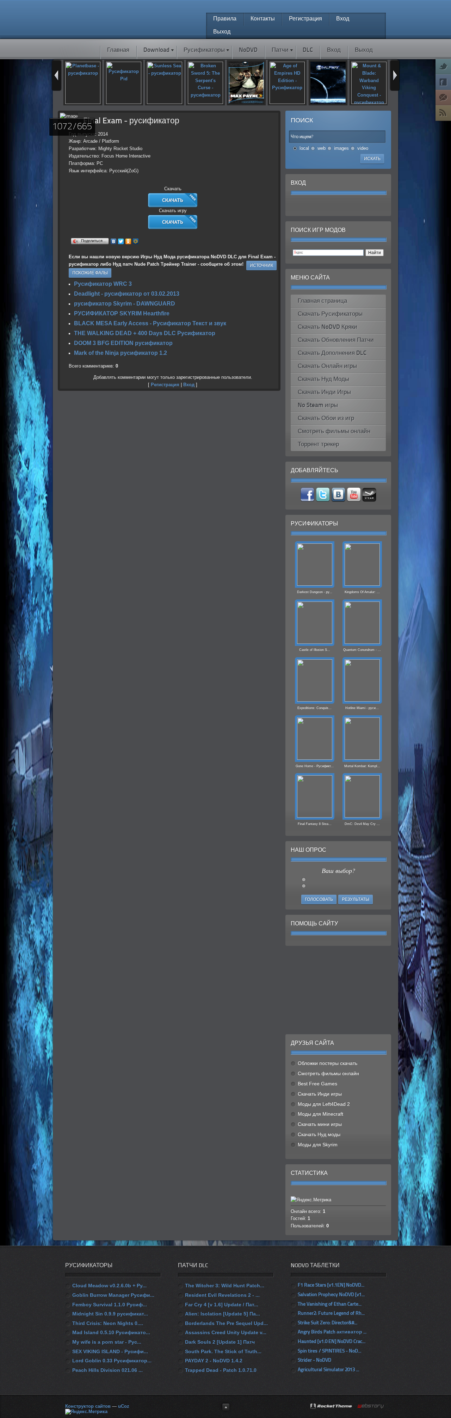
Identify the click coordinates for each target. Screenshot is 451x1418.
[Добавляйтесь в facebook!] (308, 500)
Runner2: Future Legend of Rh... (331, 1313)
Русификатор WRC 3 (103, 284)
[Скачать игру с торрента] (173, 227)
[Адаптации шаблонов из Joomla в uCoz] (371, 1406)
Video (362, 148)
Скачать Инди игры (320, 1094)
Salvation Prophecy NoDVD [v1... (331, 1294)
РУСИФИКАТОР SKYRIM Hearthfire (121, 313)
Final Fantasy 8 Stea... (315, 824)
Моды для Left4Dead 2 (324, 1104)
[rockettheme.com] (331, 1407)
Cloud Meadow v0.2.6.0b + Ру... (109, 1285)
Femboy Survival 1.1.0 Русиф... (109, 1304)
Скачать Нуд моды (319, 1134)
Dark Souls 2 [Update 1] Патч (220, 1342)
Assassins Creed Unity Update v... (225, 1332)
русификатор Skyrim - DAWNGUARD (124, 304)
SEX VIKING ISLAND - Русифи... (110, 1351)
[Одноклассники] (128, 241)
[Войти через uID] (308, 205)
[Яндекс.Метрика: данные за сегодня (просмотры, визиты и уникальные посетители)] (86, 1411)
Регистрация (165, 384)
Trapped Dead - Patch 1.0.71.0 (221, 1370)
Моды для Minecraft (320, 1114)
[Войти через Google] (356, 205)
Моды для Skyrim (318, 1144)
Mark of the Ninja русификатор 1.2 (120, 353)
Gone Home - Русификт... (315, 766)
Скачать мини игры (320, 1124)
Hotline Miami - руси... (362, 708)
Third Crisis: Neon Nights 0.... (107, 1323)
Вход (188, 384)
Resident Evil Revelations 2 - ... (222, 1295)
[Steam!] (369, 500)
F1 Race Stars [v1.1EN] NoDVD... (331, 1285)
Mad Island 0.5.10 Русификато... (111, 1332)
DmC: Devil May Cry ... (362, 824)
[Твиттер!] (323, 500)
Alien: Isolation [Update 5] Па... (222, 1314)
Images (341, 148)
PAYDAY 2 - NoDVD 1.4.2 (213, 1360)
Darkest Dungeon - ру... (314, 592)
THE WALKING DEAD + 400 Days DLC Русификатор (144, 333)
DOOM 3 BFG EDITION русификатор (123, 343)
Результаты (355, 900)
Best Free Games (317, 1083)
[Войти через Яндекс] (344, 205)
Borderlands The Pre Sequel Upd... (226, 1323)
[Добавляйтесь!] (339, 500)
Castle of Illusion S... (314, 650)
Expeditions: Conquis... (314, 708)
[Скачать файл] (173, 205)
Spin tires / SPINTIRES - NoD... (329, 1351)
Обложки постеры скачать (327, 1063)
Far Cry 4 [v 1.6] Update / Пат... (221, 1304)
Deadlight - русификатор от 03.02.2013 (126, 294)
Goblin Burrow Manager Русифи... (113, 1295)
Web (321, 148)
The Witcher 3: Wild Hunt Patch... (224, 1285)
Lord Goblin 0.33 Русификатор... (112, 1360)
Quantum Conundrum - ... (362, 650)
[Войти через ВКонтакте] (320, 205)
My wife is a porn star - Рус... (106, 1342)
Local (304, 148)
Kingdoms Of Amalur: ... (362, 592)
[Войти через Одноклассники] (368, 205)
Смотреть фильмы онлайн (328, 1073)
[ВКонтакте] (113, 241)
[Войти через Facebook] (332, 205)
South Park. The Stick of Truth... (223, 1351)
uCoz (123, 1406)
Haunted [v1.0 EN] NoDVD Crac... (331, 1341)
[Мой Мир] (136, 241)
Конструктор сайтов (88, 1406)
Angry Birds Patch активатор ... (332, 1332)
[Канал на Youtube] (354, 500)
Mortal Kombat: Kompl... (362, 766)
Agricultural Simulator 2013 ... (328, 1370)
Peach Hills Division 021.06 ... (107, 1370)
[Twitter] (121, 241)
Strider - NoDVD (314, 1360)
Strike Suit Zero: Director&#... (327, 1323)
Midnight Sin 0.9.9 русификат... (110, 1314)
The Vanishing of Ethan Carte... (330, 1304)
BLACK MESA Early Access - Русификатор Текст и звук (150, 323)
